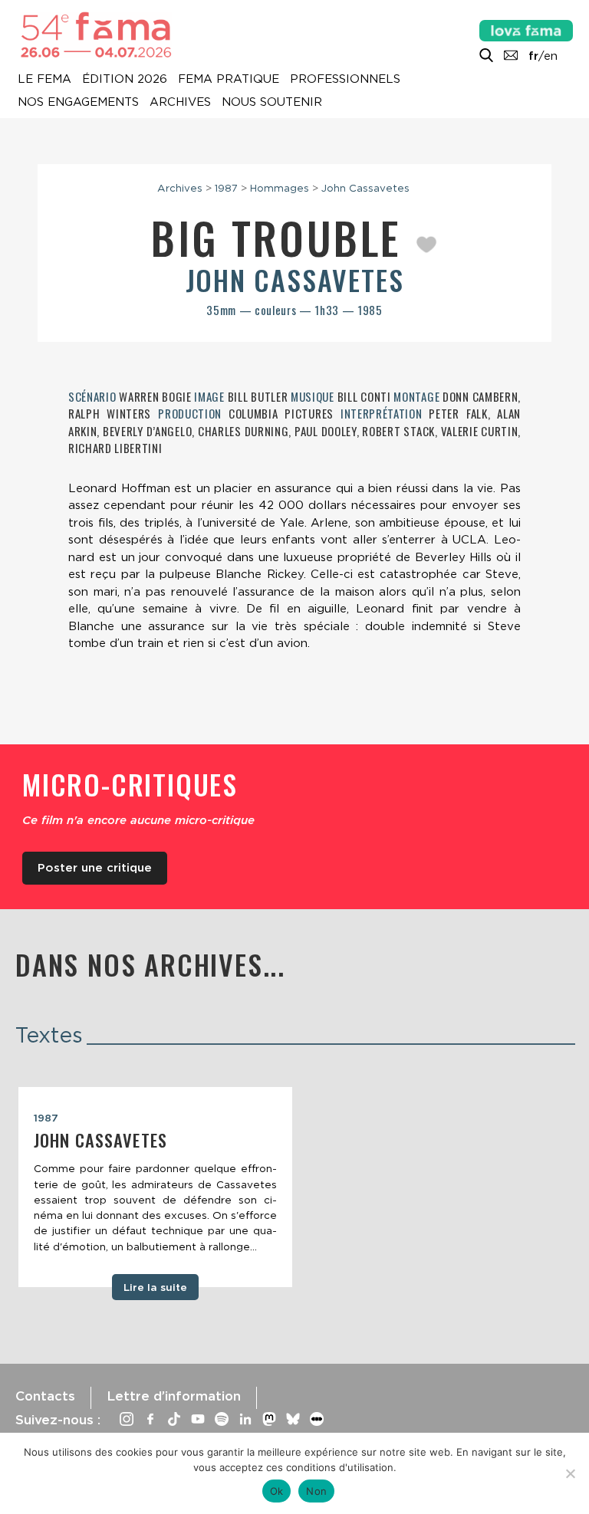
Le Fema (44, 80)
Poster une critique (95, 868)
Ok (277, 1491)
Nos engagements (78, 103)
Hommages (279, 188)
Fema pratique (228, 80)
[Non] (569, 1473)
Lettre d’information (174, 1396)
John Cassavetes (365, 188)
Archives (180, 103)
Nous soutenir (272, 103)
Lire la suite (155, 1287)
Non (316, 1491)
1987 (226, 188)
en (551, 56)
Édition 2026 (124, 80)
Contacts (45, 1396)
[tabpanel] (155, 1187)
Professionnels (345, 80)
